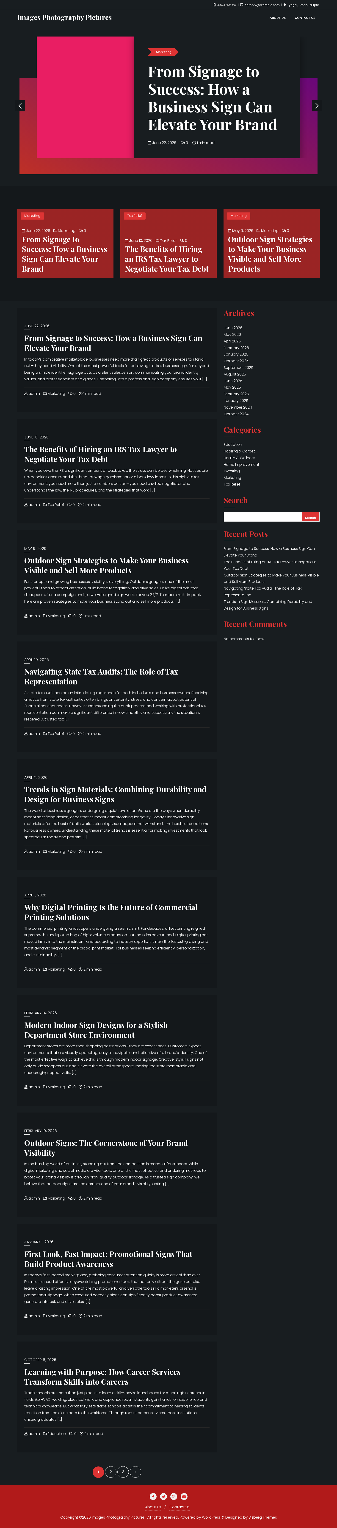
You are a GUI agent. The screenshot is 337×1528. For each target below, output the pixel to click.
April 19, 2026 (36, 659)
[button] (317, 105)
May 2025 (232, 387)
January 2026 (236, 354)
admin (34, 393)
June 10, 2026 (140, 240)
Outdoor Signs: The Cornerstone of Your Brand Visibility (106, 1148)
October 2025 (236, 361)
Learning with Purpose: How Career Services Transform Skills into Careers (102, 1377)
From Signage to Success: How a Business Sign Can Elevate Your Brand (212, 97)
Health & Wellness (239, 457)
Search (236, 500)
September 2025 (238, 367)
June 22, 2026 (164, 142)
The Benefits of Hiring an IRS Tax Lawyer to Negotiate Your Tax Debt (167, 258)
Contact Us (179, 1507)
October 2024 (236, 414)
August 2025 (235, 374)
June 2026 (233, 327)
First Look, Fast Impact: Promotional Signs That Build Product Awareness (108, 1259)
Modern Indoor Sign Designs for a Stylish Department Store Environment (96, 1030)
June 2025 (233, 381)
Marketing (163, 52)
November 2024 (238, 407)
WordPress (211, 1517)
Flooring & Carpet (239, 451)
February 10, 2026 (40, 1130)
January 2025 (236, 400)
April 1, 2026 (35, 895)
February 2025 (236, 394)
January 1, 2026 (39, 1242)
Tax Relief (134, 215)
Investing (232, 471)
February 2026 (236, 347)
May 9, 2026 (242, 230)
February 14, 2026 (40, 1013)
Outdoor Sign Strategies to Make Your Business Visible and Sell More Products (270, 254)
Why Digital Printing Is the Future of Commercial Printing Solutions (111, 912)
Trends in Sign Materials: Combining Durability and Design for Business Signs (115, 794)
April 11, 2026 (35, 777)
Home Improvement (241, 464)
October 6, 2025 (40, 1359)
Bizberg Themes (263, 1517)
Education (56, 1433)
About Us (153, 1507)
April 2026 (232, 341)
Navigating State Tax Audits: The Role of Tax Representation (101, 676)
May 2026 (232, 334)
